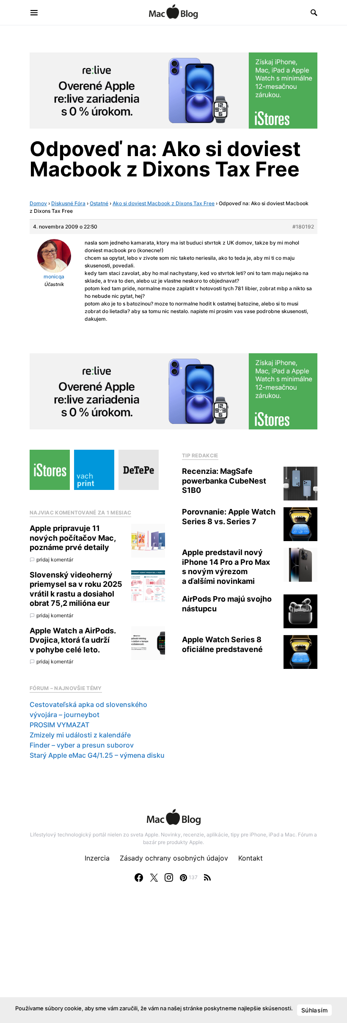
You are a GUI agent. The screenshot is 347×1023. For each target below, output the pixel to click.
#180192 (303, 226)
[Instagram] (169, 877)
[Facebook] (139, 877)
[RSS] (207, 877)
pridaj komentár (54, 559)
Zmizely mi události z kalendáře (80, 735)
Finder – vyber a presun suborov (82, 745)
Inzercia (97, 858)
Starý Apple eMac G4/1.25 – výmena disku (97, 755)
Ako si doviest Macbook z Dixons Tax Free (164, 203)
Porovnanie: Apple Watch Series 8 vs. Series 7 (228, 516)
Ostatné (99, 203)
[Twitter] (154, 877)
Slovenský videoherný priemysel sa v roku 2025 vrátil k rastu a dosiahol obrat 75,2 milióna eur (76, 589)
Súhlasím (314, 1010)
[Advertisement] (173, 961)
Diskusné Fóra (68, 203)
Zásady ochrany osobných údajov (174, 858)
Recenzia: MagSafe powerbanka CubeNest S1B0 (224, 481)
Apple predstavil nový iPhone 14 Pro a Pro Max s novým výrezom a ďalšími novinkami (226, 567)
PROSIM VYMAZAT (59, 724)
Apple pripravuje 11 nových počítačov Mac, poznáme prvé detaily (73, 538)
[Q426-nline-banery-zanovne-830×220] (173, 89)
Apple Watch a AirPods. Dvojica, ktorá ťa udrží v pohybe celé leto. (73, 640)
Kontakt (250, 858)
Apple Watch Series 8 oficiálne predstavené (222, 644)
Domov (38, 203)
